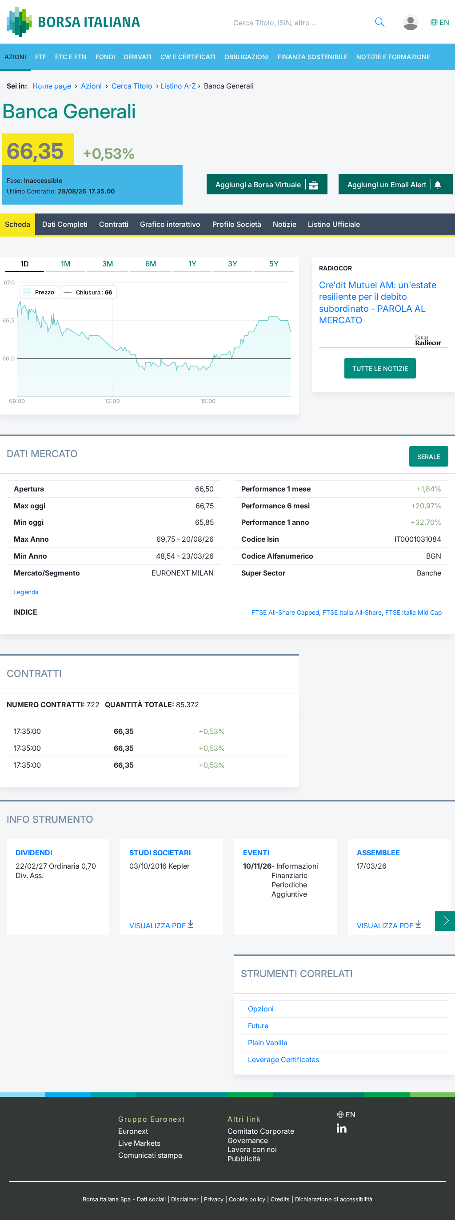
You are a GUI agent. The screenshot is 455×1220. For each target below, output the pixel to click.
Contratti (113, 224)
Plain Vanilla (267, 1042)
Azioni (15, 56)
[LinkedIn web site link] (342, 1130)
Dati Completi (65, 224)
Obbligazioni (246, 56)
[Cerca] (379, 23)
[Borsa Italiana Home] (73, 22)
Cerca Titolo (132, 85)
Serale (428, 456)
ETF (40, 56)
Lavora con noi (252, 1149)
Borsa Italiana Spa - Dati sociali (124, 1199)
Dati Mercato (42, 453)
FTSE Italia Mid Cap (413, 612)
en (444, 22)
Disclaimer (185, 1199)
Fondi (105, 56)
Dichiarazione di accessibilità (333, 1199)
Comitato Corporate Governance (261, 1136)
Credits (280, 1199)
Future (258, 1025)
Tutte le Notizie (380, 368)
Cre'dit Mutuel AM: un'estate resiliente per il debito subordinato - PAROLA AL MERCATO (377, 302)
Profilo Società (236, 224)
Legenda (26, 592)
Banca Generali (69, 111)
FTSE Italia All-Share (352, 612)
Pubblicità (244, 1158)
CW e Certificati (188, 56)
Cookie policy (247, 1199)
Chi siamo (51, 83)
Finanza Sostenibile (312, 56)
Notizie (284, 224)
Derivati (138, 56)
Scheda (17, 224)
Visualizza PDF (158, 925)
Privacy (214, 1199)
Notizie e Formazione (393, 56)
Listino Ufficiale (334, 224)
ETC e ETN (71, 56)
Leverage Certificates (283, 1059)
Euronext (133, 1131)
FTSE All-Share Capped (285, 612)
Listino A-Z (178, 85)
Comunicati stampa (150, 1155)
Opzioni (261, 1008)
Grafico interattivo (170, 224)
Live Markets (139, 1143)
